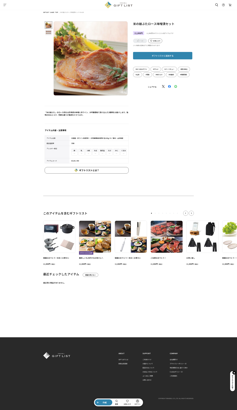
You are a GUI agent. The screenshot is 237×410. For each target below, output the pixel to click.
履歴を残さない (90, 275)
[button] (151, 213)
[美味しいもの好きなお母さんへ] (95, 237)
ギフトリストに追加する (163, 55)
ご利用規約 (173, 376)
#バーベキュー (169, 69)
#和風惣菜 (183, 74)
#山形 (137, 74)
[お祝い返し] (202, 237)
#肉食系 (171, 74)
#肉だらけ (159, 74)
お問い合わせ (147, 380)
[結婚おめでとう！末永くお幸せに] (59, 237)
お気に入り (156, 41)
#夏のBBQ (183, 69)
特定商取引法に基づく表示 (179, 368)
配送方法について (148, 368)
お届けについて (148, 364)
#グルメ (155, 69)
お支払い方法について (150, 372)
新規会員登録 (122, 364)
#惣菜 (147, 74)
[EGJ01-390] (48, 25)
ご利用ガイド (147, 359)
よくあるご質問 (148, 376)
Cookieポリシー (175, 372)
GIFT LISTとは (123, 359)
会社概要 (173, 359)
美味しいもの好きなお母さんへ (91, 258)
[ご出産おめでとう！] (167, 237)
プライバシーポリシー (177, 364)
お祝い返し (190, 258)
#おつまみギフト (141, 69)
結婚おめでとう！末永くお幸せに (56, 258)
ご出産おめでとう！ (158, 258)
